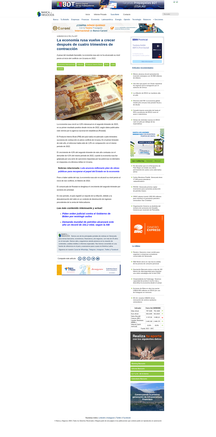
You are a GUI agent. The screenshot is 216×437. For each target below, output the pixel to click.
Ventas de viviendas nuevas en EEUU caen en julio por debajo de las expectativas (146, 122)
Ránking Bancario (138, 363)
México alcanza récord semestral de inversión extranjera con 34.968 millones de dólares (147, 76)
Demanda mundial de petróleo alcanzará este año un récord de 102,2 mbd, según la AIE (88, 223)
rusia (113, 64)
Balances (147, 20)
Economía (95, 20)
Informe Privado (100, 14)
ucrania (60, 69)
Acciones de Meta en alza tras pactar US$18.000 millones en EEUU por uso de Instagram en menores (146, 290)
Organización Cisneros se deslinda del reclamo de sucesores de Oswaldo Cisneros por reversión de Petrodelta (146, 208)
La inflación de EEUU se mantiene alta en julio (146, 94)
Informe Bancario (138, 369)
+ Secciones (158, 20)
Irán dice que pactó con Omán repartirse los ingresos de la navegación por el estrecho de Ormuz (147, 85)
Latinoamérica (107, 20)
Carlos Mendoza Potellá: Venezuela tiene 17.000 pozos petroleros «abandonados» (147, 179)
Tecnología (136, 20)
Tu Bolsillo (65, 20)
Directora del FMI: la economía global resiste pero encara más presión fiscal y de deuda (147, 103)
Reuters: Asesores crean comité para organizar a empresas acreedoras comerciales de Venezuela (146, 254)
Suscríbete (115, 14)
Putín (107, 64)
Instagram (100, 249)
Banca (55, 20)
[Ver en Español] (177, 2)
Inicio (88, 14)
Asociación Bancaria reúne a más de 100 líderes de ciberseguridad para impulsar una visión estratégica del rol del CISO (147, 271)
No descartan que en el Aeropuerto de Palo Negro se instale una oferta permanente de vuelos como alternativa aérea (147, 169)
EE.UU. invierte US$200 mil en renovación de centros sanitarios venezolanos (144, 300)
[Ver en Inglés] (174, 2)
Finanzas (85, 20)
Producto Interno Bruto (94, 64)
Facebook (114, 249)
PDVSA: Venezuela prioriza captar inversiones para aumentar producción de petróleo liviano (147, 189)
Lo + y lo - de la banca (140, 374)
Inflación (80, 64)
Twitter (107, 249)
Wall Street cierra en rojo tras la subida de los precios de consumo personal (147, 263)
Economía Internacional (66, 64)
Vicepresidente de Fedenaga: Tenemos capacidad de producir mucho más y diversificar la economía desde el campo (147, 281)
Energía (118, 20)
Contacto (126, 14)
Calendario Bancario (139, 379)
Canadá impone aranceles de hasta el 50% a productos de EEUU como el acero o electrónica (146, 112)
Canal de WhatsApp (81, 249)
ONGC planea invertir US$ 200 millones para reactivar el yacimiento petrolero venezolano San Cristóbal (147, 198)
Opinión (127, 20)
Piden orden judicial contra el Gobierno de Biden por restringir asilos (86, 215)
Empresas (75, 20)
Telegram (92, 249)
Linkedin (102, 418)
